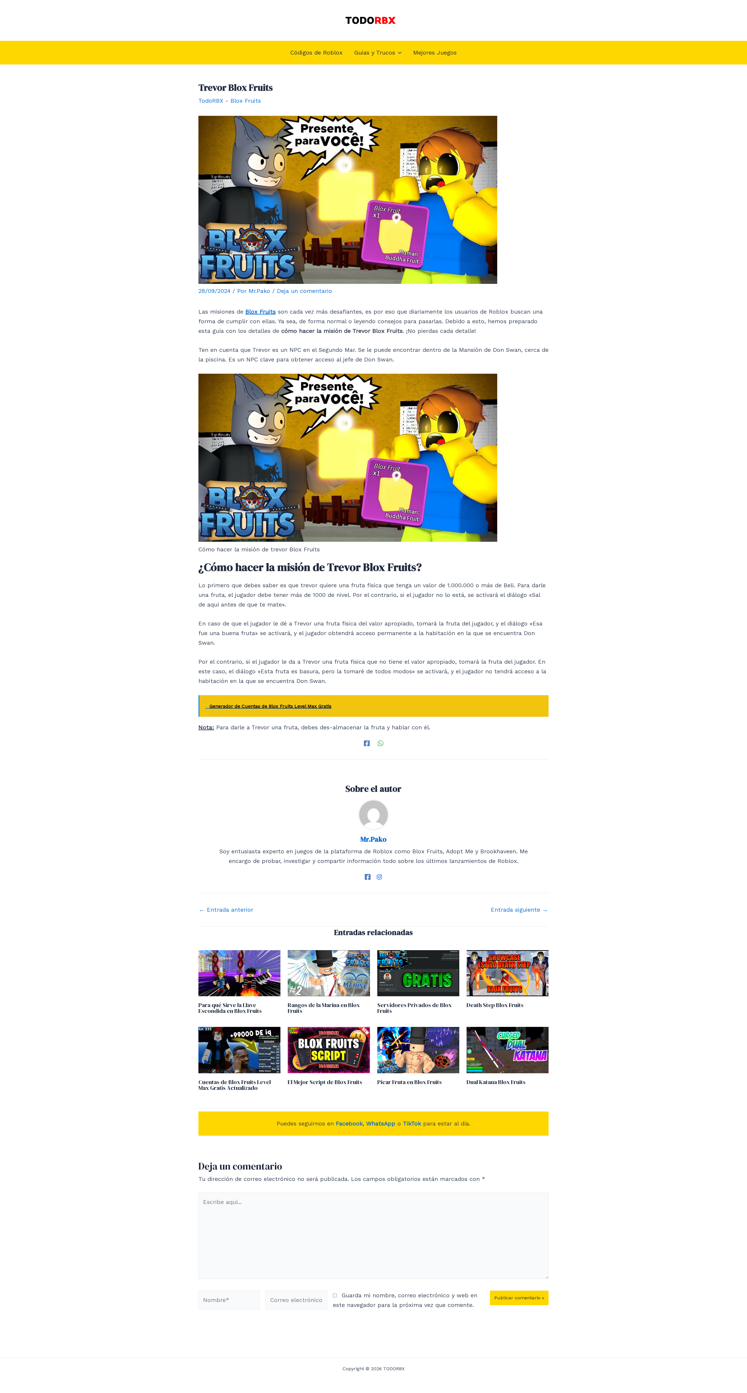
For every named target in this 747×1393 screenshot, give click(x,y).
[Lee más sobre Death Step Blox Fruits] (508, 972)
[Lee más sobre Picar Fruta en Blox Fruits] (418, 1049)
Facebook (349, 1123)
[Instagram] (379, 876)
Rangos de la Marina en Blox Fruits (324, 1008)
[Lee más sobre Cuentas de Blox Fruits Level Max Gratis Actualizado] (239, 1049)
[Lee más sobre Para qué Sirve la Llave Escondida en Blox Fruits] (239, 972)
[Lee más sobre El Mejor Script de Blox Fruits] (329, 1049)
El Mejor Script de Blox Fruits (325, 1082)
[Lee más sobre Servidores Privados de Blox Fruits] (418, 972)
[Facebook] (367, 742)
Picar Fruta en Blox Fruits (409, 1082)
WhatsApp (380, 1123)
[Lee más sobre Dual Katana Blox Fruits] (508, 1049)
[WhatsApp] (380, 742)
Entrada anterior (226, 910)
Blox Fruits (246, 100)
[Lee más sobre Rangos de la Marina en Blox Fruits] (329, 972)
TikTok (412, 1123)
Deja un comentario (304, 290)
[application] (398, 52)
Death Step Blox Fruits (495, 1005)
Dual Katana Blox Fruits (496, 1082)
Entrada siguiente (519, 910)
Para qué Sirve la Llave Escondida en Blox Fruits (230, 1008)
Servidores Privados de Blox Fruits (414, 1008)
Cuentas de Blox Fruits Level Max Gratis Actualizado (234, 1085)
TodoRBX (210, 100)
